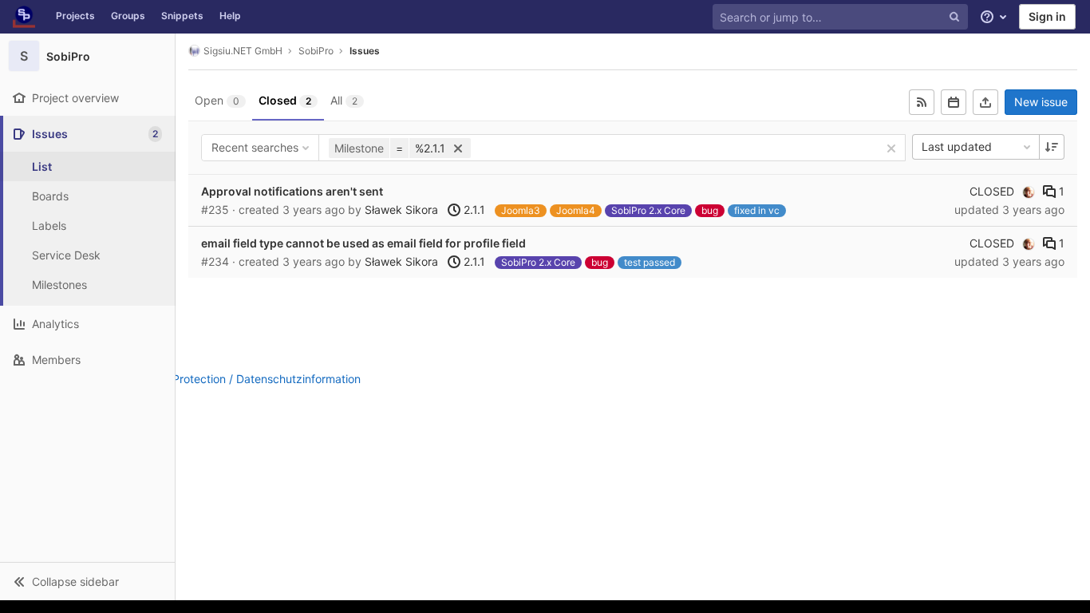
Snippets (182, 16)
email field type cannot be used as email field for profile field (363, 243)
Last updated (957, 146)
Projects (75, 16)
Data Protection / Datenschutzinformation (252, 379)
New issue (1041, 102)
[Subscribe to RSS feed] (921, 102)
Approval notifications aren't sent (292, 191)
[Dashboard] (23, 17)
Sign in (1047, 16)
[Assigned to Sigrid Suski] (1028, 192)
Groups (128, 16)
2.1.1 (472, 209)
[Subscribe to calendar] (953, 102)
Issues (365, 51)
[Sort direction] (1051, 147)
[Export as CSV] (985, 102)
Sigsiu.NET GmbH (242, 51)
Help (230, 16)
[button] (87, 581)
